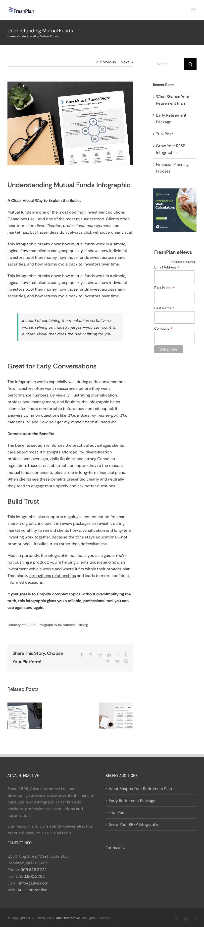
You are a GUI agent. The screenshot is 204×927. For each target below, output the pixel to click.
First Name (164, 287)
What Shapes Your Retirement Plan (140, 788)
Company (163, 328)
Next (125, 62)
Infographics (48, 625)
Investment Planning (73, 625)
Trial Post (164, 133)
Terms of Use (118, 847)
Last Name (164, 308)
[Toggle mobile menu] (194, 9)
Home (11, 36)
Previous (108, 62)
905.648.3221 (34, 869)
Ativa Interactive (32, 889)
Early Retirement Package (132, 800)
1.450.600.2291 (30, 876)
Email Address (167, 267)
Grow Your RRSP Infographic (134, 824)
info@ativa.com (33, 883)
